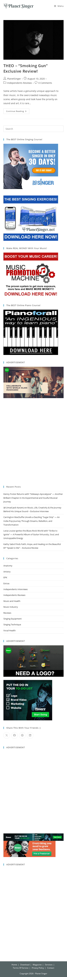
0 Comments (45, 82)
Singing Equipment (12, 618)
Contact (50, 967)
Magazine (37, 964)
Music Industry (10, 606)
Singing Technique (12, 624)
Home (14, 964)
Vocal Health (9, 630)
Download (24, 964)
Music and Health (11, 601)
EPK (5, 577)
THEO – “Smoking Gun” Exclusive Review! (25, 68)
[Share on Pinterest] (22, 735)
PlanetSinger (14, 78)
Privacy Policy (38, 967)
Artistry (7, 571)
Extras (6, 583)
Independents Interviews (15, 589)
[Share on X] (6, 735)
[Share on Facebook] (14, 735)
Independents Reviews (19, 82)
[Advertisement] (33, 442)
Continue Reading (17, 110)
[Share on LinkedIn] (30, 735)
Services (49, 964)
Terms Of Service (20, 967)
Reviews (7, 612)
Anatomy (7, 565)
